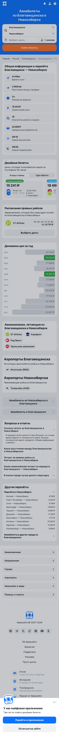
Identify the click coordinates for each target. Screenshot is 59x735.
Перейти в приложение (29, 720)
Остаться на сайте (30, 728)
